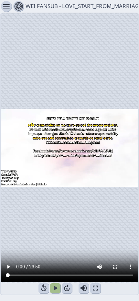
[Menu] (18, 6)
